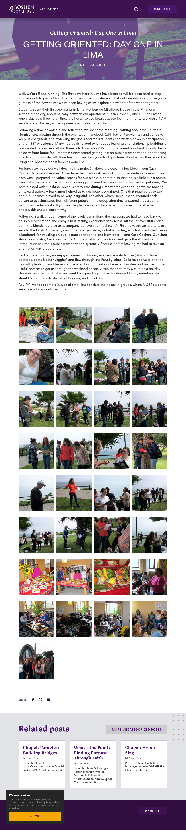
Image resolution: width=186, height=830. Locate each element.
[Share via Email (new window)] (48, 699)
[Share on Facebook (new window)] (33, 699)
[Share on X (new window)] (40, 699)
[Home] (21, 9)
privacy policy (51, 802)
